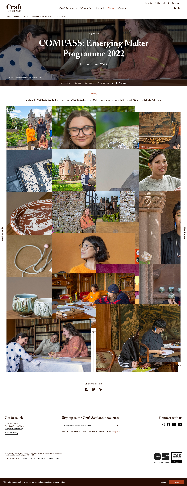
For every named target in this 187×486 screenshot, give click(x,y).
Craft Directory (68, 8)
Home (8, 16)
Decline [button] (164, 482)
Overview (65, 82)
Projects (25, 16)
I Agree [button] (176, 482)
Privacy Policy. (116, 432)
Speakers (89, 82)
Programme (103, 82)
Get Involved (160, 3)
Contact (122, 8)
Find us (7, 437)
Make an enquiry (11, 433)
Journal (100, 8)
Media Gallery (119, 82)
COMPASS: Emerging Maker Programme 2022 (48, 16)
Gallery (93, 93)
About (111, 8)
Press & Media (41, 458)
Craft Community (174, 3)
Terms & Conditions (28, 458)
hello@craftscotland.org (14, 429)
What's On (86, 8)
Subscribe (148, 3)
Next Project (185, 233)
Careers (50, 458)
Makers (77, 82)
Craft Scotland (19, 7)
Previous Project (2, 233)
